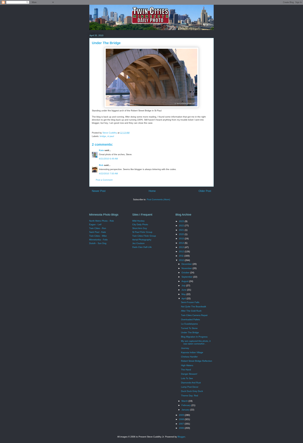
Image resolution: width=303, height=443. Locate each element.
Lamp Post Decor (189, 387)
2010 (182, 260)
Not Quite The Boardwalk (193, 306)
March (184, 401)
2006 (182, 428)
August (185, 281)
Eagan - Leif (95, 224)
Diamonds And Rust (191, 382)
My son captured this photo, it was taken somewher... (196, 342)
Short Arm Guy (139, 228)
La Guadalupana (189, 323)
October (185, 272)
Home (152, 190)
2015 (182, 238)
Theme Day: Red (189, 395)
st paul (110, 136)
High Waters (187, 365)
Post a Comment (104, 180)
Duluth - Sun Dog (97, 243)
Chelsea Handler (189, 356)
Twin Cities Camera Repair (194, 315)
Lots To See (187, 378)
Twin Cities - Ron (97, 228)
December (187, 264)
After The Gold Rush (191, 311)
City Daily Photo (140, 224)
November (187, 268)
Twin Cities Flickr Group (144, 236)
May (183, 294)
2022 (182, 225)
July (183, 285)
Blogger (181, 436)
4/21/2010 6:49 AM (108, 158)
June (184, 289)
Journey (185, 348)
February (186, 405)
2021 (182, 230)
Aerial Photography (141, 239)
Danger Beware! (189, 374)
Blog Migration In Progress (194, 336)
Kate (101, 150)
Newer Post (99, 190)
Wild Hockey (138, 221)
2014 (182, 243)
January (185, 409)
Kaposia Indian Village (192, 352)
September (187, 277)
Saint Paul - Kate (97, 232)
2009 (182, 415)
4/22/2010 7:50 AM (108, 173)
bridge (103, 136)
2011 (181, 255)
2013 (182, 247)
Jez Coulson (138, 243)
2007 (182, 423)
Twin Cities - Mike (98, 236)
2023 (182, 221)
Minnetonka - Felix (98, 239)
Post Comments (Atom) (158, 199)
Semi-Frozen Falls (190, 302)
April (184, 298)
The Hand (186, 369)
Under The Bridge (190, 332)
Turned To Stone (189, 328)
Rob (101, 165)
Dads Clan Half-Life (142, 247)
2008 (182, 419)
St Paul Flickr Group (142, 232)
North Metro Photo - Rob (101, 221)
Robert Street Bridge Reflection (196, 361)
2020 (182, 234)
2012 (182, 251)
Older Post (205, 190)
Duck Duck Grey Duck (192, 391)
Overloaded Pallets (190, 319)
